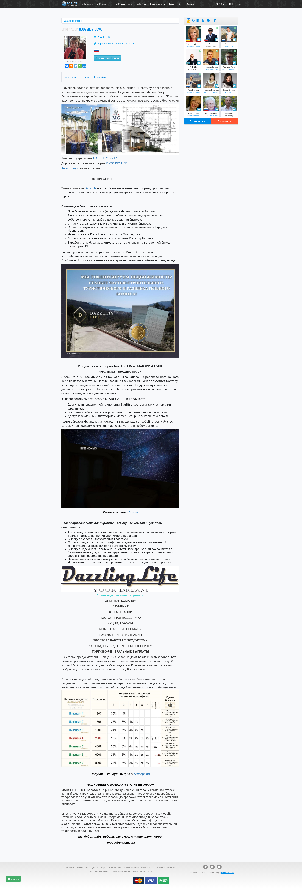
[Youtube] (219, 867)
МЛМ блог (141, 4)
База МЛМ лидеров (73, 20)
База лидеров (224, 121)
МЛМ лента (87, 4)
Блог (90, 871)
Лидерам (69, 867)
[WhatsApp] (80, 66)
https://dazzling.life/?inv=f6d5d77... (117, 43)
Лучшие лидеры (197, 121)
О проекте (13, 878)
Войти (220, 4)
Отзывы (190, 4)
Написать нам (227, 872)
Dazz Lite (90, 188)
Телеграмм (133, 512)
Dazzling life (104, 37)
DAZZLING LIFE (116, 163)
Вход (150, 871)
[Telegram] (75, 66)
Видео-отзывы (102, 871)
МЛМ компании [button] (123, 4)
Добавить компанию (166, 867)
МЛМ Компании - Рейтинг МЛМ (138, 867)
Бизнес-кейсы (175, 4)
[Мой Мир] (84, 66)
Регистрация (70, 168)
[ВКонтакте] (67, 66)
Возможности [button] (157, 4)
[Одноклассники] (71, 66)
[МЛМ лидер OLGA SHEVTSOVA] (75, 47)
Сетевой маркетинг (121, 871)
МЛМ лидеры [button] (103, 4)
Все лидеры (115, 867)
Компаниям (82, 867)
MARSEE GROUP (105, 158)
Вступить (236, 4)
